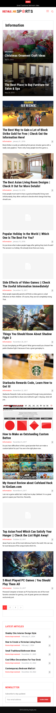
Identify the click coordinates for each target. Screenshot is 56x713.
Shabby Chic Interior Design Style (20, 633)
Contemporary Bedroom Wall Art (20, 668)
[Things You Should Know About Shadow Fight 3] (28, 317)
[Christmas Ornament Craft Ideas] (28, 46)
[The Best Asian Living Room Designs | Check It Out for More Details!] (28, 166)
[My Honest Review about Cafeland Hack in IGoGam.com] (28, 466)
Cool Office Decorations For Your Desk (28, 5)
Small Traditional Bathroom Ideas (20, 650)
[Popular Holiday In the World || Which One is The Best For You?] (28, 217)
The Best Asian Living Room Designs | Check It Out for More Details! (26, 184)
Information (9, 52)
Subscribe (44, 700)
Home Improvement (12, 636)
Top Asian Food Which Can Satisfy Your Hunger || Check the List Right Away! (27, 533)
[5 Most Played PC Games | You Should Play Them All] (28, 564)
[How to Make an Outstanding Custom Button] (28, 418)
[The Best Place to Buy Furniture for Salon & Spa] (28, 79)
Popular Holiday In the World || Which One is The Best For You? (26, 236)
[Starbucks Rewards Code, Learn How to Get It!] (28, 366)
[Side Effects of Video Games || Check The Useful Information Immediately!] (28, 266)
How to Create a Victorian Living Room (23, 642)
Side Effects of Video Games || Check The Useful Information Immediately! (26, 284)
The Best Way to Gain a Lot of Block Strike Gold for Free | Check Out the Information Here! (25, 133)
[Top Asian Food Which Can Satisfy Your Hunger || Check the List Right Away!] (28, 515)
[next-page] (21, 607)
